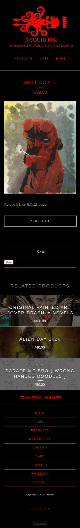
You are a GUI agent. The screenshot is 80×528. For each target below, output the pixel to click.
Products (23, 58)
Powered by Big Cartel (40, 523)
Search (40, 482)
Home (40, 421)
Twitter (40, 464)
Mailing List (40, 438)
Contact (40, 447)
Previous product (30, 397)
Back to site (40, 508)
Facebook (40, 473)
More (60, 58)
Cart (44, 58)
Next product (53, 397)
